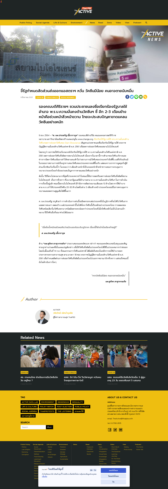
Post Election (64, 406)
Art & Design (52, 454)
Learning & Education (37, 460)
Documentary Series (115, 462)
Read (100, 22)
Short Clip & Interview (115, 448)
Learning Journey (114, 455)
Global (50, 447)
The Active (139, 447)
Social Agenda (42, 22)
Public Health (52, 97)
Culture (50, 457)
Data (109, 22)
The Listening (64, 411)
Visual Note (103, 454)
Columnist (90, 451)
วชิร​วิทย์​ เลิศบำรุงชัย (63, 313)
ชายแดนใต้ (79, 411)
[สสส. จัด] (84, 357)
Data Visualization (103, 448)
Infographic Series (103, 460)
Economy (25, 452)
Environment (76, 22)
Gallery (126, 447)
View (127, 22)
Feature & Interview (90, 448)
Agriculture (63, 456)
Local (49, 452)
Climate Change (62, 453)
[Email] (141, 97)
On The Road (115, 458)
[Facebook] (127, 97)
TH (95, 470)
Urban (50, 449)
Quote (89, 454)
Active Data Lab (30, 402)
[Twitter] (132, 97)
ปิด (113, 482)
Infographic (103, 451)
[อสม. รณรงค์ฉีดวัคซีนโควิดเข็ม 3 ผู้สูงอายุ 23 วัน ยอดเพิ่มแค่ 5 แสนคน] (127, 357)
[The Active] (83, 11)
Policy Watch (47, 406)
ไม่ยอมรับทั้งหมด (113, 476)
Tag (23, 397)
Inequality (77, 402)
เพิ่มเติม (44, 476)
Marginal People (39, 463)
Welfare (36, 454)
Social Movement (68, 97)
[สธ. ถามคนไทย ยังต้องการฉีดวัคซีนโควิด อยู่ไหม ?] (41, 357)
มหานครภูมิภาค (28, 416)
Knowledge (103, 456)
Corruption (25, 454)
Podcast (137, 22)
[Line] (136, 97)
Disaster (63, 449)
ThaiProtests (47, 411)
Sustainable (64, 459)
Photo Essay (128, 449)
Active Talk (139, 449)
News (92, 22)
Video (118, 22)
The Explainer (115, 451)
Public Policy (26, 22)
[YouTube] (120, 430)
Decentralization (39, 451)
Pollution (63, 447)
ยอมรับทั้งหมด (113, 470)
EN (91, 470)
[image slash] (86, 22)
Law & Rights (26, 449)
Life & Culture (60, 22)
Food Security (38, 456)
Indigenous (63, 402)
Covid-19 (40, 97)
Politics (24, 447)
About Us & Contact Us (122, 397)
